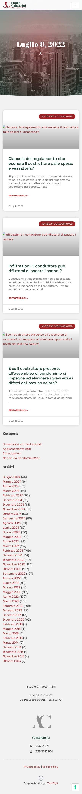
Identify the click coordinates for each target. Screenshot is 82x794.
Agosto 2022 (12, 578)
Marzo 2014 (11, 642)
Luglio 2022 (11, 583)
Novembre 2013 (13, 656)
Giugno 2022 (11, 587)
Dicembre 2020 (13, 619)
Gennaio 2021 (12, 615)
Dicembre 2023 (13, 504)
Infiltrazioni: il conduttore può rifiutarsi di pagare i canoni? (37, 268)
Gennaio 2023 (12, 555)
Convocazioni (12, 453)
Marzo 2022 (11, 601)
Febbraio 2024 (13, 495)
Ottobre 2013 (12, 661)
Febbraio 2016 (13, 638)
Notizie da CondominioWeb (21, 458)
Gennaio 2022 (12, 610)
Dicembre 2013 (13, 652)
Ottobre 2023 (12, 514)
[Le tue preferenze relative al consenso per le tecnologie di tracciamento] (75, 787)
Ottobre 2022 (12, 569)
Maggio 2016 (12, 629)
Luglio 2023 (11, 527)
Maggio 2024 (12, 481)
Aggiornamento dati (17, 449)
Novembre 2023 (14, 509)
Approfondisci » (18, 195)
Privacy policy (32, 766)
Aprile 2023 (11, 541)
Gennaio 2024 (12, 500)
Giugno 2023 (11, 532)
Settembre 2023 (14, 518)
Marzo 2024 (11, 491)
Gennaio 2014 (12, 647)
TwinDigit (52, 783)
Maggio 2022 (12, 592)
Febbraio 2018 (13, 624)
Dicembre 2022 (13, 560)
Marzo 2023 (11, 546)
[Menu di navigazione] (74, 5)
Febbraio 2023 (13, 550)
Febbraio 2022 (13, 606)
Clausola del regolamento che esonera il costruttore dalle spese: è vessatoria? (41, 163)
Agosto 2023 (12, 523)
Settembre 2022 (14, 573)
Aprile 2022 (11, 596)
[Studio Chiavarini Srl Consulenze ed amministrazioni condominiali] (14, 5)
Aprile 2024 (11, 486)
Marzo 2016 (11, 633)
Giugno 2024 (11, 477)
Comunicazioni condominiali (22, 444)
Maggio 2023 (12, 537)
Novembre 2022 (14, 564)
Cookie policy (50, 766)
